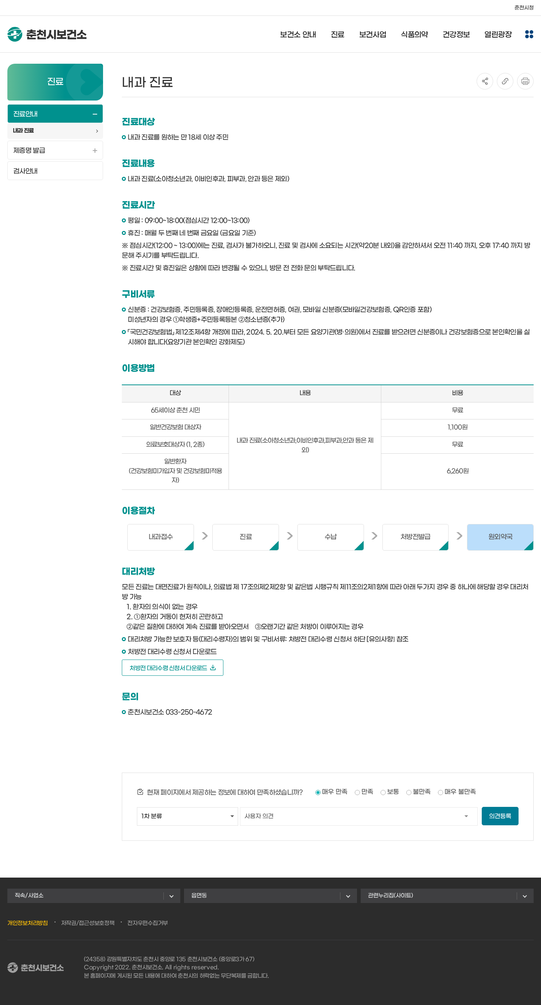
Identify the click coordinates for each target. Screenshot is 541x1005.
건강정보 (456, 35)
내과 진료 (23, 130)
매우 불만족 (460, 792)
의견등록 (500, 816)
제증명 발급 (29, 151)
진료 (337, 35)
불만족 (422, 792)
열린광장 (498, 35)
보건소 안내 (298, 35)
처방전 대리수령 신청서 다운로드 (168, 668)
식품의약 (414, 35)
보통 (393, 792)
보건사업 (372, 35)
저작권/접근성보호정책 (87, 923)
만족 (367, 792)
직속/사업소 (29, 895)
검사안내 (25, 171)
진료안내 (25, 114)
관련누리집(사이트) (390, 895)
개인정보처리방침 (27, 923)
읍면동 (199, 895)
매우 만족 (334, 792)
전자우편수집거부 (147, 923)
